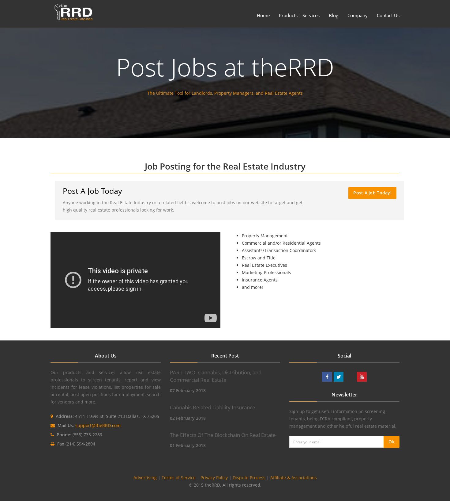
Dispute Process (249, 477)
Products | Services (299, 15)
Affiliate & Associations (293, 477)
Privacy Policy (214, 477)
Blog (333, 15)
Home (263, 15)
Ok (391, 442)
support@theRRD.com (98, 425)
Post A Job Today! (372, 193)
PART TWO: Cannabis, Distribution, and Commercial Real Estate (215, 376)
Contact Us (388, 15)
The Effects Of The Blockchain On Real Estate (223, 434)
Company (357, 15)
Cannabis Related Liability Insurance (212, 407)
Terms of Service (179, 477)
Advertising (145, 477)
